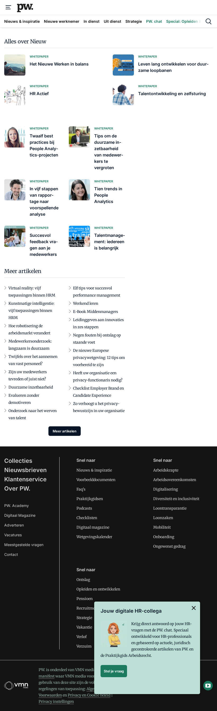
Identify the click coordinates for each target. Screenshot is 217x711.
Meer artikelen (64, 431)
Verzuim (84, 646)
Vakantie (84, 627)
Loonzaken (163, 517)
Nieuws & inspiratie (94, 470)
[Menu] (8, 7)
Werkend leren (85, 303)
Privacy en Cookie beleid (89, 695)
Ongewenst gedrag (169, 546)
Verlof (81, 636)
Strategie (84, 617)
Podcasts (84, 508)
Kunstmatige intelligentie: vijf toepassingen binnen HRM (31, 310)
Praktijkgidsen (89, 498)
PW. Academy (16, 505)
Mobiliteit (162, 527)
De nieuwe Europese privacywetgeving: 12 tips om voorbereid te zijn (99, 357)
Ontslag (83, 579)
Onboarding (163, 536)
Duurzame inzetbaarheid (30, 387)
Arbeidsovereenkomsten (174, 479)
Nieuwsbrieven (25, 470)
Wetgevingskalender (94, 536)
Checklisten (86, 517)
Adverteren (14, 525)
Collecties (18, 460)
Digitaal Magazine (19, 515)
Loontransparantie (170, 508)
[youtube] (208, 685)
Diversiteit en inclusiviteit (176, 498)
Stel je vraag (114, 671)
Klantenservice (25, 479)
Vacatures (13, 535)
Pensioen (84, 598)
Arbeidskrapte (165, 470)
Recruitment (87, 608)
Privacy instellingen (56, 701)
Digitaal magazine (92, 527)
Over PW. (17, 488)
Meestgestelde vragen (23, 544)
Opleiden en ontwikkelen (98, 589)
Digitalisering (165, 489)
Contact (11, 554)
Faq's (80, 489)
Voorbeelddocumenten (95, 479)
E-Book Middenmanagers (95, 311)
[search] (208, 21)
